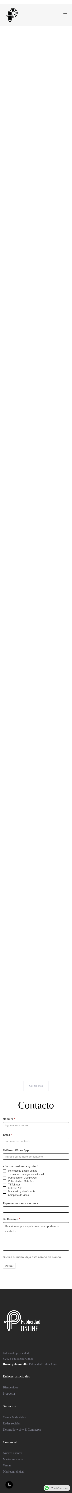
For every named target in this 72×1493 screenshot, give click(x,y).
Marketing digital (13, 1471)
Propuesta (9, 1393)
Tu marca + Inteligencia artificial (25, 1174)
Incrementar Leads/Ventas (22, 1170)
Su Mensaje (11, 1219)
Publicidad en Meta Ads (20, 1181)
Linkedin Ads (14, 1188)
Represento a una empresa (20, 1203)
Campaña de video (18, 1195)
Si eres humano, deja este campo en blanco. (32, 1257)
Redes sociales (12, 1423)
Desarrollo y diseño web (21, 1191)
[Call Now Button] (9, 1485)
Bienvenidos (10, 1387)
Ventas (7, 1465)
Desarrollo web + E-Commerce (22, 1429)
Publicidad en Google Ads (22, 1177)
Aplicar (9, 1265)
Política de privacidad (16, 1353)
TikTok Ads (14, 1184)
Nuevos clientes (12, 1453)
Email (7, 1134)
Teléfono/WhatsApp (16, 1150)
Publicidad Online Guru (43, 1364)
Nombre (9, 1118)
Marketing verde (13, 1459)
